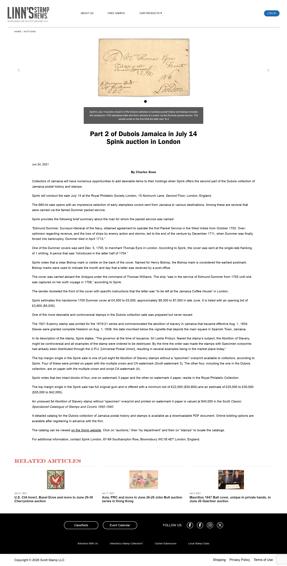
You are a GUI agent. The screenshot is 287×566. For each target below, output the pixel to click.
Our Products (149, 13)
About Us (87, 13)
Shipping (219, 560)
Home (17, 31)
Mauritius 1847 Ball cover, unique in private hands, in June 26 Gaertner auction (230, 499)
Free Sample (116, 13)
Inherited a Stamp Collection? (126, 543)
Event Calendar (120, 525)
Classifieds (81, 525)
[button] (19, 70)
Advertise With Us (88, 543)
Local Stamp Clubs (198, 543)
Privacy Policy (239, 560)
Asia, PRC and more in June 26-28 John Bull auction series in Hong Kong (142, 499)
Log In (271, 13)
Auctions (30, 31)
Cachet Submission (165, 543)
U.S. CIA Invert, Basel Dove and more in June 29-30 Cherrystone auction (53, 499)
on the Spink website (86, 430)
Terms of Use (263, 560)
